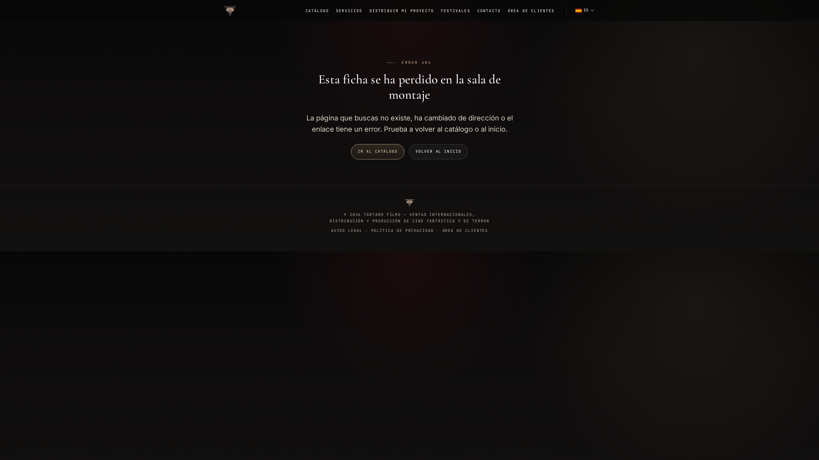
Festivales (455, 10)
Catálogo (317, 10)
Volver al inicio (438, 151)
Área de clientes (531, 10)
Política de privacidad (402, 230)
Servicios (349, 10)
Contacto (489, 10)
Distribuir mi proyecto (402, 10)
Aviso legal (346, 230)
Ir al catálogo (378, 151)
